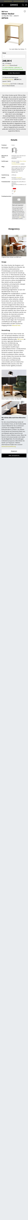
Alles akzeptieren (14, 455)
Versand (7, 65)
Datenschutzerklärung (9, 446)
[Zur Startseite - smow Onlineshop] (14, 5)
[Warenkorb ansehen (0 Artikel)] (26, 5)
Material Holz (16, 325)
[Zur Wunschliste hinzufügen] (25, 11)
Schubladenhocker (16, 164)
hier (20, 217)
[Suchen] (23, 5)
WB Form (20, 339)
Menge (4, 53)
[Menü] (2, 5)
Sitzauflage (18, 177)
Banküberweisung (7, 79)
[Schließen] (26, 1)
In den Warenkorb (14, 73)
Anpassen (14, 451)
